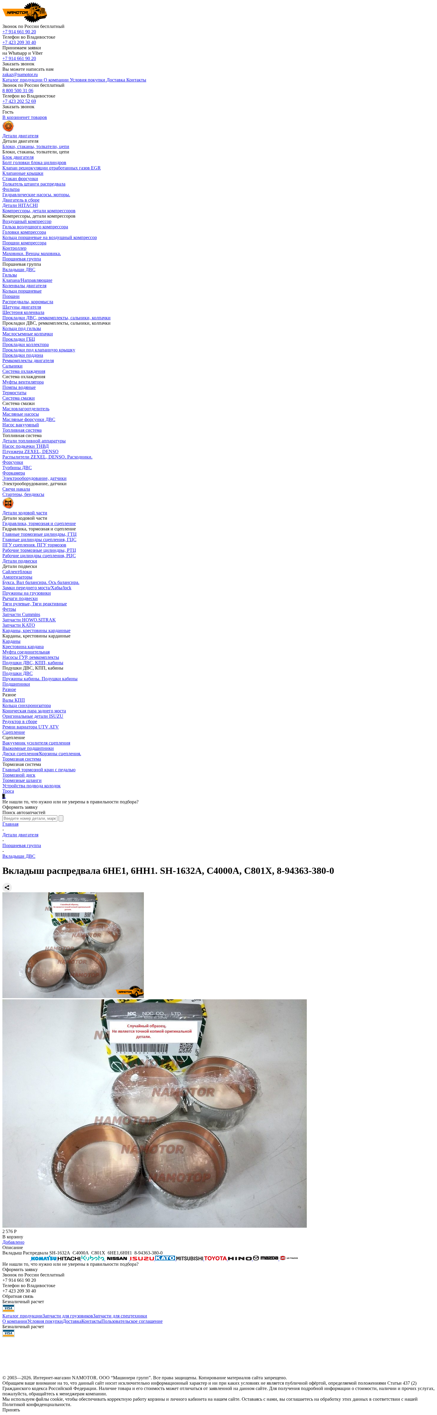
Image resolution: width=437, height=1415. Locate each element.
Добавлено (13, 1242)
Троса (8, 791)
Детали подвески (19, 560)
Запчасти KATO (18, 625)
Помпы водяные (19, 387)
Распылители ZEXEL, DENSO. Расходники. (47, 456)
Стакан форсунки (20, 178)
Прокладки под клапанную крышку (38, 349)
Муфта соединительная (26, 651)
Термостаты (14, 392)
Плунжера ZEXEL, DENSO (30, 451)
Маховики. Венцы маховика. (31, 253)
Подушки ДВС (17, 673)
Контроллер (14, 248)
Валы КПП (13, 700)
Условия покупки (45, 1321)
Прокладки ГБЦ (18, 339)
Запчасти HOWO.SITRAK (29, 619)
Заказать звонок (18, 63)
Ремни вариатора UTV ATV (30, 726)
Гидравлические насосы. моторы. (36, 194)
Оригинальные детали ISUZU (32, 716)
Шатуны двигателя (21, 307)
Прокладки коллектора (25, 344)
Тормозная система (21, 758)
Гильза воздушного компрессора (35, 226)
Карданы (11, 641)
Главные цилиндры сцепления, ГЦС (39, 539)
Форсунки (12, 462)
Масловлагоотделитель (25, 408)
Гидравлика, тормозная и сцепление (39, 523)
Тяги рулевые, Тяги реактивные (34, 603)
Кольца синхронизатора (26, 705)
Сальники (12, 365)
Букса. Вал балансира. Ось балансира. (40, 582)
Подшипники (16, 684)
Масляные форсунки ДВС (28, 419)
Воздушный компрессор (26, 221)
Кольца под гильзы (21, 328)
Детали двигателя (20, 834)
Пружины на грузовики (26, 593)
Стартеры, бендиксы (23, 494)
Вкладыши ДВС (18, 269)
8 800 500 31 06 (17, 90)
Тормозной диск (18, 775)
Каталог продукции (22, 1315)
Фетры (9, 609)
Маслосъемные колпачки (27, 333)
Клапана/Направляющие (27, 280)
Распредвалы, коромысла (27, 301)
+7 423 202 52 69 (19, 101)
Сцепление (13, 732)
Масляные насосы (20, 414)
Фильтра (11, 189)
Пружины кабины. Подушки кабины (40, 678)
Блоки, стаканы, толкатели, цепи (35, 146)
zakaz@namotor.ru (20, 74)
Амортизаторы (17, 576)
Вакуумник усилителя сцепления (36, 742)
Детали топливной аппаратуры (34, 440)
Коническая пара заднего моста (34, 710)
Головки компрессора (24, 232)
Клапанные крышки (22, 173)
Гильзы (9, 274)
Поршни (11, 296)
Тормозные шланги (22, 780)
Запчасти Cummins (21, 614)
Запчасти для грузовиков (68, 1315)
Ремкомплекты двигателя (28, 360)
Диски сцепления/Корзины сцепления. (41, 753)
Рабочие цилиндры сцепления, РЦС (39, 555)
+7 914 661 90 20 (19, 31)
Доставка (72, 1321)
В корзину (12, 1236)
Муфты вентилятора (23, 381)
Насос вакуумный (20, 424)
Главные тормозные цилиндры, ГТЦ (39, 534)
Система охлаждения (23, 371)
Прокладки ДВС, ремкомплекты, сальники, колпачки (56, 317)
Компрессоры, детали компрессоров (39, 210)
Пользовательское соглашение (132, 1321)
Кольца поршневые (22, 290)
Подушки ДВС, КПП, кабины (32, 662)
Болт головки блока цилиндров (34, 162)
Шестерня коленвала (23, 312)
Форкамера (13, 472)
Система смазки (18, 398)
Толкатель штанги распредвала (33, 183)
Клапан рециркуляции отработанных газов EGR (51, 167)
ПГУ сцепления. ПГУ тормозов (34, 544)
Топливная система (22, 430)
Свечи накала (16, 488)
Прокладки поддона (22, 355)
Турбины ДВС (17, 467)
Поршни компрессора (24, 242)
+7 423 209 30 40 (19, 42)
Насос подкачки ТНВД (25, 446)
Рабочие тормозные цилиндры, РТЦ (39, 550)
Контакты (91, 1321)
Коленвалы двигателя (24, 285)
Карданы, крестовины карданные (36, 630)
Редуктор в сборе (19, 721)
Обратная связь (17, 1296)
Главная (10, 824)
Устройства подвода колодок (31, 785)
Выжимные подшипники (28, 748)
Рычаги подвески (20, 598)
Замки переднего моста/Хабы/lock (36, 587)
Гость (7, 111)
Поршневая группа (21, 258)
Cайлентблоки (17, 571)
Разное (9, 689)
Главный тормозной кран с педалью (39, 769)
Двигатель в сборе (21, 199)
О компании (14, 1321)
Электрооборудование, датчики (34, 478)
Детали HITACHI (20, 205)
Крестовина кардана (23, 646)
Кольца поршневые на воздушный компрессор (49, 237)
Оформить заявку (20, 807)
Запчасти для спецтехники (120, 1315)
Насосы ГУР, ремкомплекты (30, 657)
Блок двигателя (18, 157)
